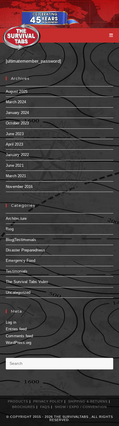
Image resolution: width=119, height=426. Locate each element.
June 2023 (15, 134)
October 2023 (17, 123)
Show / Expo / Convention (81, 407)
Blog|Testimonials (21, 240)
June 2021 (15, 165)
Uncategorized (18, 292)
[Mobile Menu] (111, 35)
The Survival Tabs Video (27, 282)
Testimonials (16, 271)
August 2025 (16, 91)
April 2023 (14, 144)
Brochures (23, 407)
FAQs (45, 407)
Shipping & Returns (87, 401)
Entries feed (16, 329)
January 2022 (17, 155)
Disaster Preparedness (25, 250)
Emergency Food (20, 260)
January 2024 (17, 112)
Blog (10, 229)
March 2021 (16, 176)
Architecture (16, 218)
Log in (11, 322)
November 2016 (19, 186)
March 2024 (16, 102)
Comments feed (19, 336)
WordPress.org (18, 342)
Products (18, 401)
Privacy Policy (48, 401)
